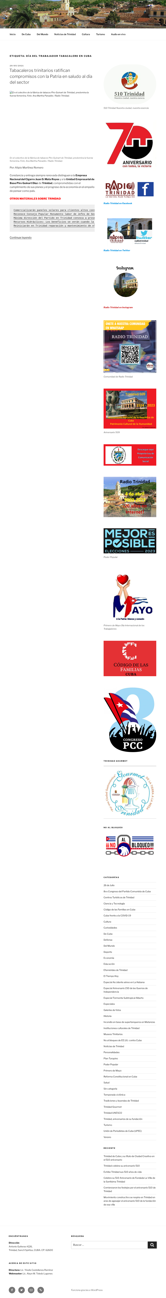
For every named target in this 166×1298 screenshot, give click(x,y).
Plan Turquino (111, 1058)
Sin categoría (110, 1088)
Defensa (108, 939)
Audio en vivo (118, 34)
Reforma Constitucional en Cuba (120, 1076)
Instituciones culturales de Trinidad (121, 1028)
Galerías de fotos (112, 1010)
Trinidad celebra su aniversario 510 (122, 1165)
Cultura (86, 34)
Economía (109, 958)
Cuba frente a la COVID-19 (117, 915)
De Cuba (26, 34)
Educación (109, 963)
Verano (107, 1137)
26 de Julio (109, 885)
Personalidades (111, 1052)
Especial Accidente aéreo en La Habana (124, 982)
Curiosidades (110, 927)
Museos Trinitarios (113, 1034)
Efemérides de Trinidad (115, 970)
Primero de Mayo (112, 1070)
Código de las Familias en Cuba (119, 909)
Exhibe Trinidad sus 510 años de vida (123, 1171)
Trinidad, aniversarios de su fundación (123, 1119)
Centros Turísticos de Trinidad (119, 897)
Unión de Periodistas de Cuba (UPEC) (123, 1131)
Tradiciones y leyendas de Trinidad (121, 1100)
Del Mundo (42, 34)
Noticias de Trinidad (65, 34)
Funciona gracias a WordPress (87, 1290)
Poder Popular (111, 1064)
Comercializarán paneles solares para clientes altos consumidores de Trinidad (69, 210)
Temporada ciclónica (114, 1094)
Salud (106, 1082)
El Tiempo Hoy (111, 976)
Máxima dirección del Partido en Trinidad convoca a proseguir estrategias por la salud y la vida (83, 218)
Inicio (13, 34)
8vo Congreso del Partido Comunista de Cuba (127, 891)
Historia (108, 1016)
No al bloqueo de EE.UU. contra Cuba (123, 1040)
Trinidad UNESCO (113, 1112)
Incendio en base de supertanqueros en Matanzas (129, 1022)
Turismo (100, 34)
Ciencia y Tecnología (114, 903)
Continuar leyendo (21, 237)
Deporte (108, 952)
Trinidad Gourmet (113, 1106)
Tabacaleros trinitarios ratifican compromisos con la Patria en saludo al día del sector (50, 76)
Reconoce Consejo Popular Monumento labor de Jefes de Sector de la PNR (64, 214)
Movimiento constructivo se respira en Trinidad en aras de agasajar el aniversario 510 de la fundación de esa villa (130, 1201)
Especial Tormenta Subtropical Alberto (123, 997)
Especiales (109, 1003)
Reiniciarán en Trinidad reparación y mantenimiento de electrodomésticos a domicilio (74, 225)
